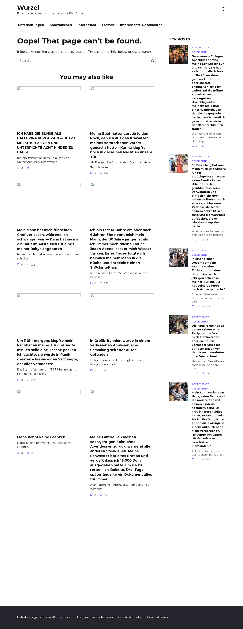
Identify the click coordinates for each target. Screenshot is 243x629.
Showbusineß (61, 25)
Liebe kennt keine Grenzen (41, 437)
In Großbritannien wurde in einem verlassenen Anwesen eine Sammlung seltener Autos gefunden (120, 347)
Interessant (87, 25)
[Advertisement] (197, 536)
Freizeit (108, 25)
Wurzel (28, 7)
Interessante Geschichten (141, 25)
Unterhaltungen (31, 25)
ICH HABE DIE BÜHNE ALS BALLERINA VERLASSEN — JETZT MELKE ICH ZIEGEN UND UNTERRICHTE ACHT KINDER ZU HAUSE (46, 142)
